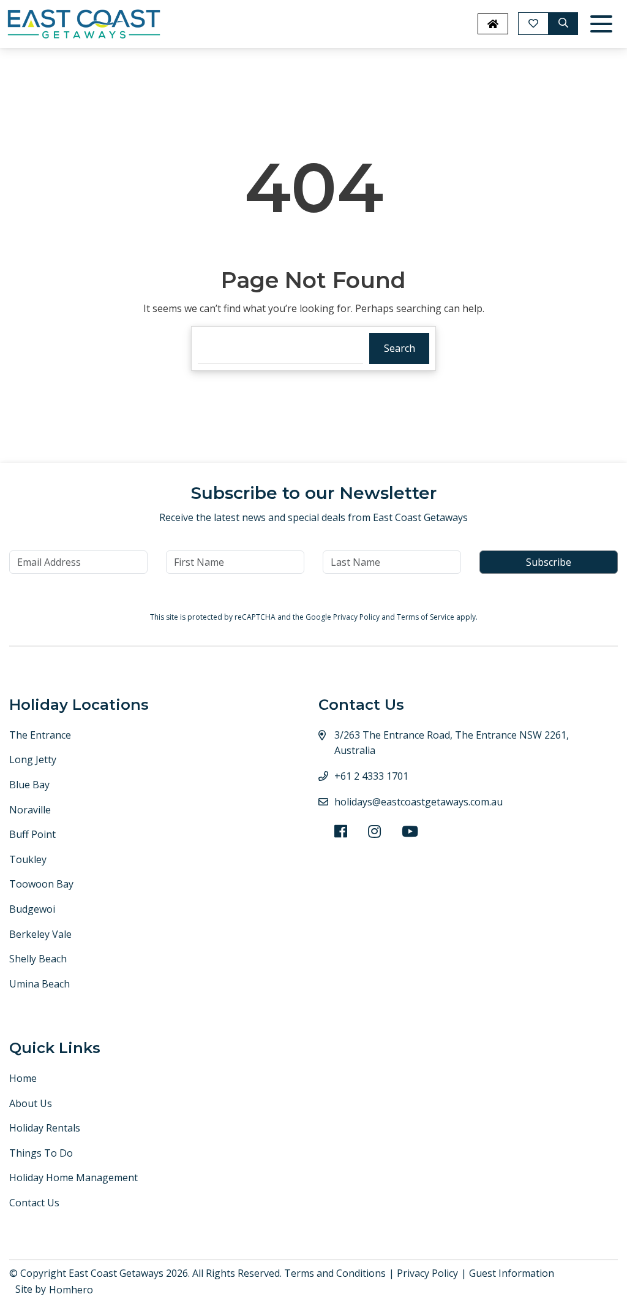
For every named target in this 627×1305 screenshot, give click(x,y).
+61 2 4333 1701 (371, 776)
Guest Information (511, 1273)
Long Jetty (32, 759)
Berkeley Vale (40, 934)
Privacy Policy (357, 617)
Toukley (28, 859)
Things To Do (41, 1153)
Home (23, 1078)
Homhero (71, 1289)
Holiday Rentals (44, 1128)
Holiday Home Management (73, 1177)
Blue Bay (29, 784)
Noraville (30, 809)
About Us (30, 1103)
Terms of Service (426, 617)
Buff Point (32, 834)
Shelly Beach (38, 958)
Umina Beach (39, 984)
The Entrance (40, 735)
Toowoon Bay (41, 884)
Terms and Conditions (335, 1273)
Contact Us (34, 1202)
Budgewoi (32, 909)
